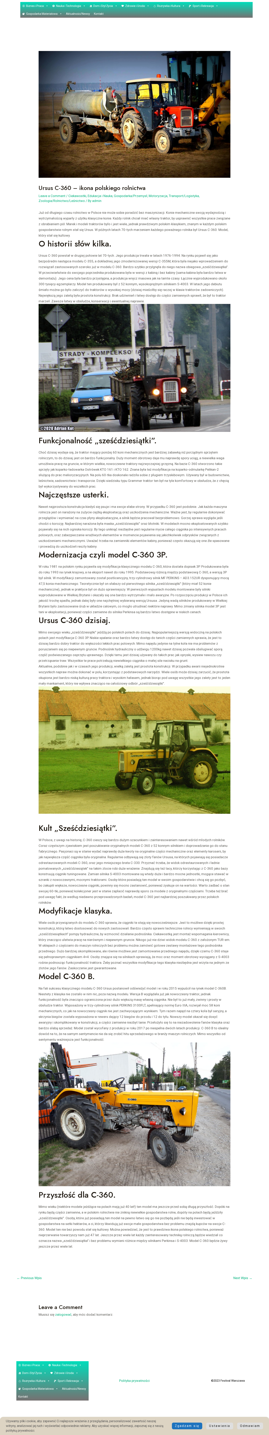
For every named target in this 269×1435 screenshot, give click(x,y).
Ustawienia (219, 1426)
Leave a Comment (52, 196)
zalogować (63, 1314)
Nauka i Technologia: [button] (69, 5)
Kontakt (99, 13)
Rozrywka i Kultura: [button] (169, 5)
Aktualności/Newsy (78, 13)
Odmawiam (250, 1426)
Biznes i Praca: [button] (35, 5)
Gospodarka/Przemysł (130, 196)
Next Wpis (242, 1278)
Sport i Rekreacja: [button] (203, 5)
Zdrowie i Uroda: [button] (135, 5)
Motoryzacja (158, 196)
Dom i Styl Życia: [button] (103, 5)
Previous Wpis (29, 1278)
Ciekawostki (77, 196)
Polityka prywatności (134, 1381)
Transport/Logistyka (184, 196)
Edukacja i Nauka (100, 196)
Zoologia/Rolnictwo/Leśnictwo (62, 201)
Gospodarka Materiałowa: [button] (42, 13)
